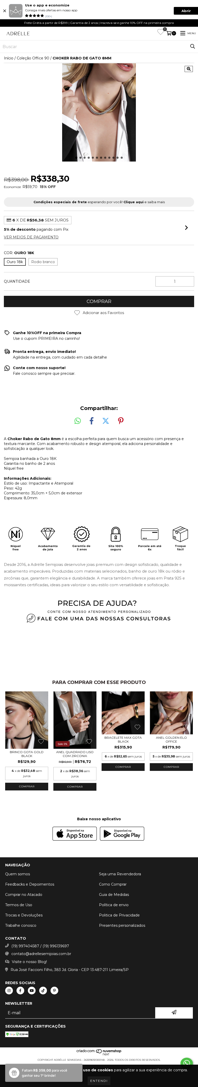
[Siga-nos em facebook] (20, 990)
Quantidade (17, 281)
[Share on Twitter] (106, 421)
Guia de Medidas (114, 894)
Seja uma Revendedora (120, 874)
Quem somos (17, 874)
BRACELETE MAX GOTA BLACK (123, 739)
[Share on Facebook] (91, 421)
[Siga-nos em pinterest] (54, 990)
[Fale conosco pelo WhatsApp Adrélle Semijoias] (186, 1063)
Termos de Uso (18, 905)
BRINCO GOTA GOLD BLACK (27, 754)
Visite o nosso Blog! (29, 961)
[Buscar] (192, 46)
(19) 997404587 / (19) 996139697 (40, 946)
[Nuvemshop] (99, 1054)
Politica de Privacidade (119, 915)
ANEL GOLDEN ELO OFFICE (171, 739)
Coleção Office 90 (33, 58)
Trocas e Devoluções (24, 915)
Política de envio (114, 905)
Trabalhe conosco (20, 925)
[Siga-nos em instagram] (9, 990)
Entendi (99, 1081)
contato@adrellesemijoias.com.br (41, 953)
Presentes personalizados (122, 925)
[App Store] (74, 834)
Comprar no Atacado (23, 894)
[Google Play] (122, 834)
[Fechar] (5, 11)
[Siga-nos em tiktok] (43, 990)
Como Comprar (113, 884)
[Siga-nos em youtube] (32, 990)
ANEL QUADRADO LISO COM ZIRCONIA (75, 754)
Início (8, 58)
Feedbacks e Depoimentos (29, 884)
